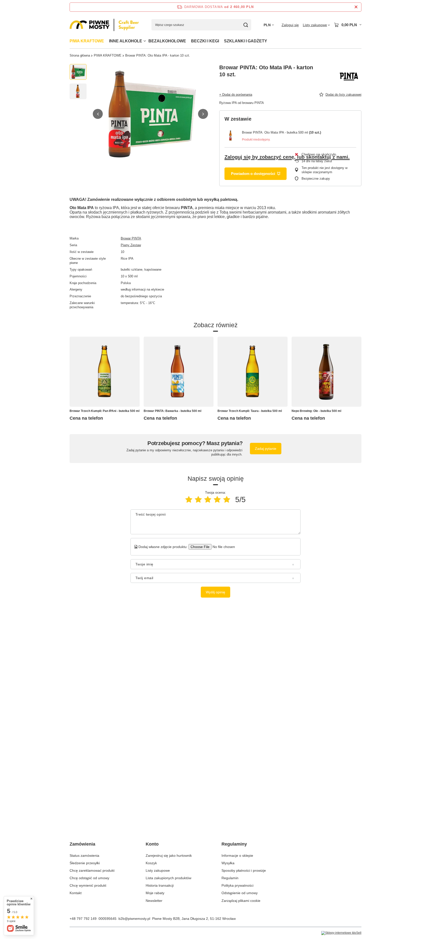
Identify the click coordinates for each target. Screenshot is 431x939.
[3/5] (207, 499)
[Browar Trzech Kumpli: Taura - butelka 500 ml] (252, 372)
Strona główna (80, 55)
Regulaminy (234, 844)
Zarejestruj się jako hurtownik (169, 856)
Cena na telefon (86, 418)
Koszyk (151, 863)
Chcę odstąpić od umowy (89, 878)
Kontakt (76, 893)
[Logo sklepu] (104, 25)
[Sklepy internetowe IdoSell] (341, 933)
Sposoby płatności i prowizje (243, 870)
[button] (98, 114)
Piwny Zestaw (131, 245)
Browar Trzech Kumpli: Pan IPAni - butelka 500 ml (104, 411)
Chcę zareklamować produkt (92, 870)
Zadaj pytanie (265, 449)
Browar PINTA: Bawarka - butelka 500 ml (172, 411)
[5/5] (226, 499)
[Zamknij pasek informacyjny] (356, 7)
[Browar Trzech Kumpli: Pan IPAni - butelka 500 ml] (105, 372)
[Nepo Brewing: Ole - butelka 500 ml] (327, 372)
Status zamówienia (84, 856)
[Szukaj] (245, 24)
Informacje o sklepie (237, 856)
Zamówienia (82, 844)
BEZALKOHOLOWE (167, 41)
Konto (152, 844)
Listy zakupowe (158, 870)
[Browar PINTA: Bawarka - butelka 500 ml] (179, 372)
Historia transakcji (160, 885)
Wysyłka (227, 863)
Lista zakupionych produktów (168, 878)
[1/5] (188, 499)
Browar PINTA (131, 238)
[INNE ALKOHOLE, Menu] (144, 41)
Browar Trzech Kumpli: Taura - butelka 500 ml (249, 411)
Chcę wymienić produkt (88, 885)
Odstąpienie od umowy (239, 893)
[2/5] (198, 499)
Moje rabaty (155, 893)
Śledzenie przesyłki (85, 863)
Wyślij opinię (215, 592)
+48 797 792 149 (83, 919)
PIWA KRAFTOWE (87, 41)
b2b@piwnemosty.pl (134, 919)
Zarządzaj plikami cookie (240, 901)
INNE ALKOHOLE (125, 41)
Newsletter (154, 901)
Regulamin (229, 878)
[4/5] (217, 499)
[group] (150, 114)
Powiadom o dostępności (253, 173)
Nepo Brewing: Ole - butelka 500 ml (316, 411)
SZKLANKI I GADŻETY (245, 41)
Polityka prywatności (237, 885)
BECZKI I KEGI (205, 41)
